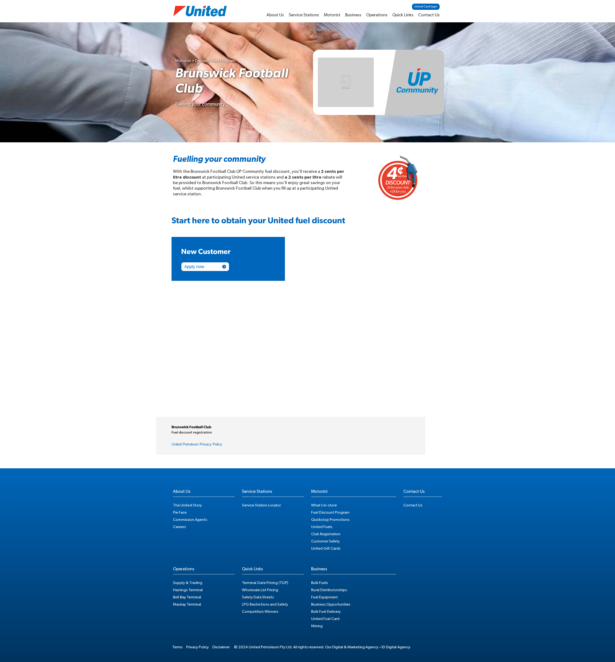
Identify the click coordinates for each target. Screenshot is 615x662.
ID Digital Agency (395, 647)
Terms (177, 647)
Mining (317, 626)
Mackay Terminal (187, 604)
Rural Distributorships (329, 590)
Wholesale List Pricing (260, 590)
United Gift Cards (325, 548)
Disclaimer (221, 647)
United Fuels (321, 527)
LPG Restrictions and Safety (265, 604)
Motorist (332, 15)
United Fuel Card (325, 619)
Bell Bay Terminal (187, 597)
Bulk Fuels (319, 583)
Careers (179, 527)
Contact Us (429, 15)
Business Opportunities (330, 604)
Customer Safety (325, 541)
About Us (275, 15)
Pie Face (180, 512)
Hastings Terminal (188, 590)
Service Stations (304, 15)
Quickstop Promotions (330, 520)
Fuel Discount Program (330, 512)
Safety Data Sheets (258, 597)
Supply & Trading (187, 583)
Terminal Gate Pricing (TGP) (265, 583)
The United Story (187, 505)
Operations (376, 15)
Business (353, 15)
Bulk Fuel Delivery (326, 612)
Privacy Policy (197, 647)
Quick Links (402, 15)
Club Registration (325, 534)
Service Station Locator (261, 505)
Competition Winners (260, 612)
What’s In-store (324, 505)
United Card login (425, 6)
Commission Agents (190, 520)
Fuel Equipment (324, 597)
